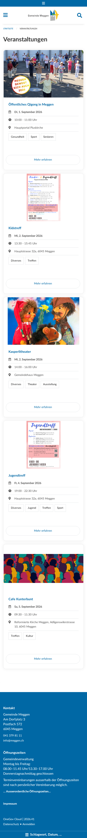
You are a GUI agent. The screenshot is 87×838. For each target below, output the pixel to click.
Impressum (10, 803)
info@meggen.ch (13, 740)
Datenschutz (11, 824)
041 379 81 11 (12, 735)
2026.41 (29, 819)
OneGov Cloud (12, 819)
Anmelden (28, 824)
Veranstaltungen (28, 29)
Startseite (8, 29)
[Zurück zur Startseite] (43, 15)
